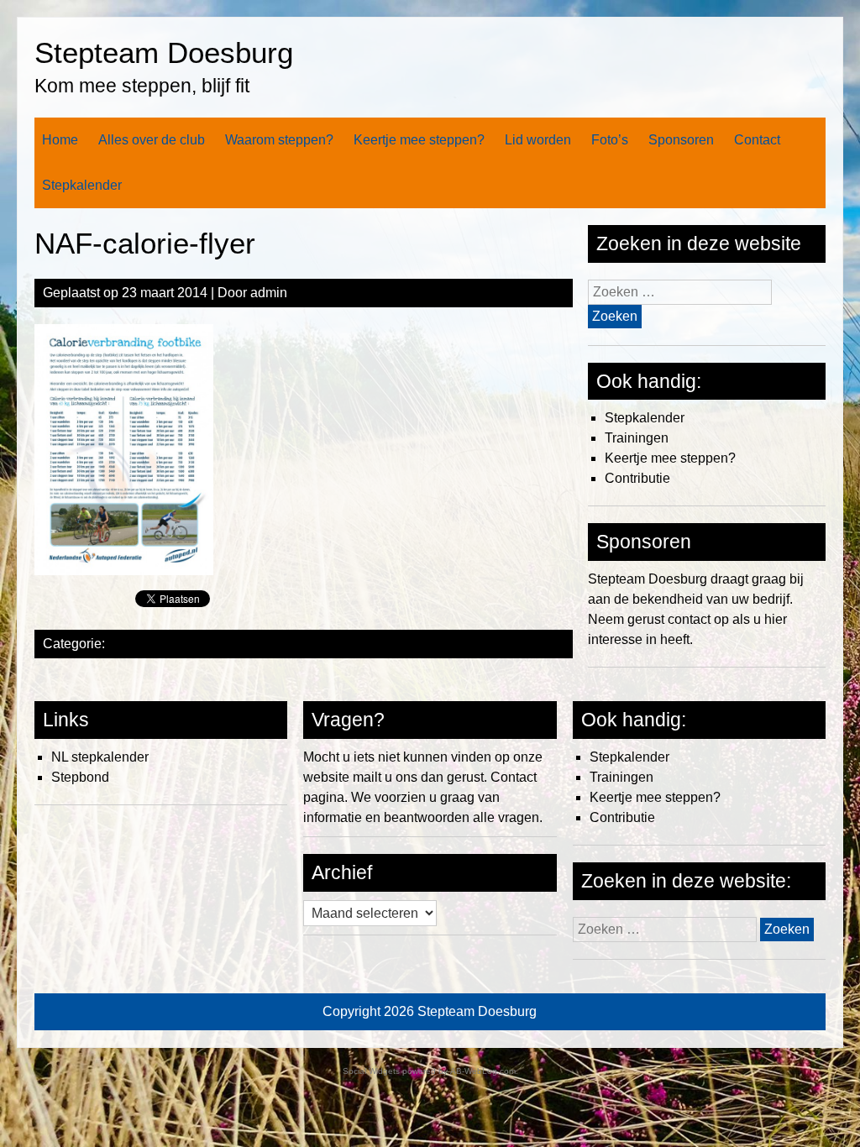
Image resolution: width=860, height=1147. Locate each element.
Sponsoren (681, 140)
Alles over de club (151, 140)
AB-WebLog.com (483, 1071)
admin (268, 292)
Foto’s (609, 140)
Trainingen (637, 438)
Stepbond (80, 777)
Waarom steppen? (279, 140)
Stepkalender (82, 185)
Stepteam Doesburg (163, 52)
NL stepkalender (100, 757)
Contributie (637, 478)
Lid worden (538, 140)
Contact (757, 140)
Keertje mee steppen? (419, 140)
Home (60, 140)
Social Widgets (371, 1071)
